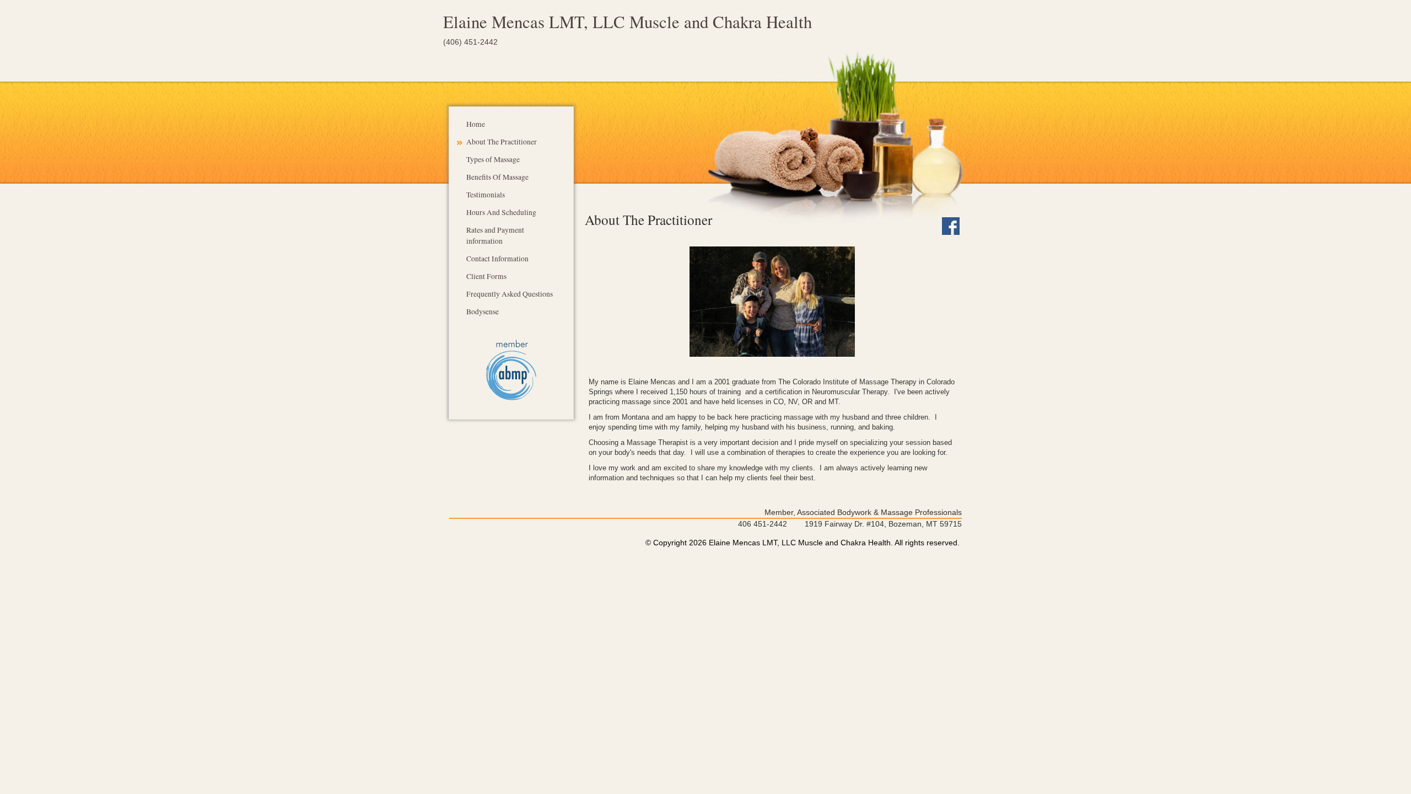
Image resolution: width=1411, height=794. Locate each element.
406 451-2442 (762, 523)
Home (475, 124)
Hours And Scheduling (501, 212)
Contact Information (497, 259)
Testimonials (485, 195)
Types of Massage (493, 159)
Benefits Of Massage (497, 177)
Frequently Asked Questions (509, 294)
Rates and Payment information (495, 235)
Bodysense (482, 311)
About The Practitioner (501, 142)
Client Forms (486, 276)
